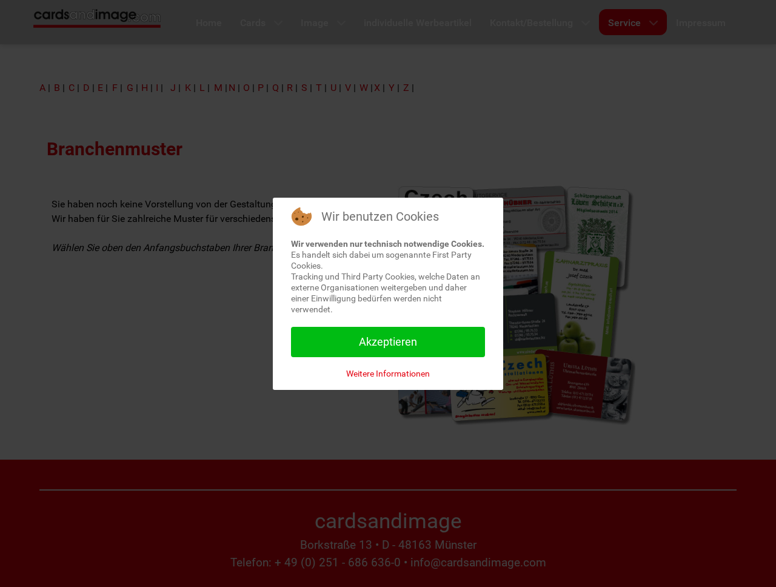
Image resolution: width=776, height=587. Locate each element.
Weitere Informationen (388, 373)
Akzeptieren (388, 341)
